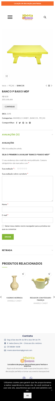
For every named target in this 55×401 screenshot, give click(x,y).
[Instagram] (24, 378)
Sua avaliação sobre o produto (15, 173)
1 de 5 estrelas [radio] (18, 169)
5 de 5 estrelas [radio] (26, 169)
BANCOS (20, 86)
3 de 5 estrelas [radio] (22, 169)
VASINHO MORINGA (14, 298)
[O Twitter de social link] (19, 123)
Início (4, 86)
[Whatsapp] (31, 378)
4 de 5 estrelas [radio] (24, 169)
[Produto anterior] (46, 85)
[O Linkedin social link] (26, 123)
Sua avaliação (8, 169)
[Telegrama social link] (30, 123)
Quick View (23, 274)
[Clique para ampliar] (6, 76)
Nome (5, 204)
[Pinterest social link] (23, 123)
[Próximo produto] (51, 85)
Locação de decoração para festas (27, 3)
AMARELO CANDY (21, 118)
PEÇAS (12, 86)
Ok (27, 395)
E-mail (5, 215)
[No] (51, 390)
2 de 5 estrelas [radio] (20, 169)
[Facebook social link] (16, 123)
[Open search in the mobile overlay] (45, 17)
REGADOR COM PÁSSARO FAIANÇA (40, 299)
